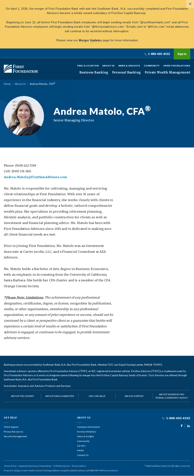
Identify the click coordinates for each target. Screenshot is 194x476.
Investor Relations (176, 65)
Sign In (182, 53)
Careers (81, 445)
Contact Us (83, 455)
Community (152, 65)
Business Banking (93, 72)
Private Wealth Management (167, 72)
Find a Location (88, 65)
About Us (108, 65)
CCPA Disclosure (61, 466)
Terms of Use (10, 466)
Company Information (88, 427)
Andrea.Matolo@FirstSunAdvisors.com (35, 177)
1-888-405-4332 (177, 418)
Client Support (11, 427)
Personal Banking (126, 72)
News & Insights (129, 65)
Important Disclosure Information (35, 466)
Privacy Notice (79, 466)
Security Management (15, 436)
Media (80, 450)
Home (7, 84)
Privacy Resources (13, 431)
